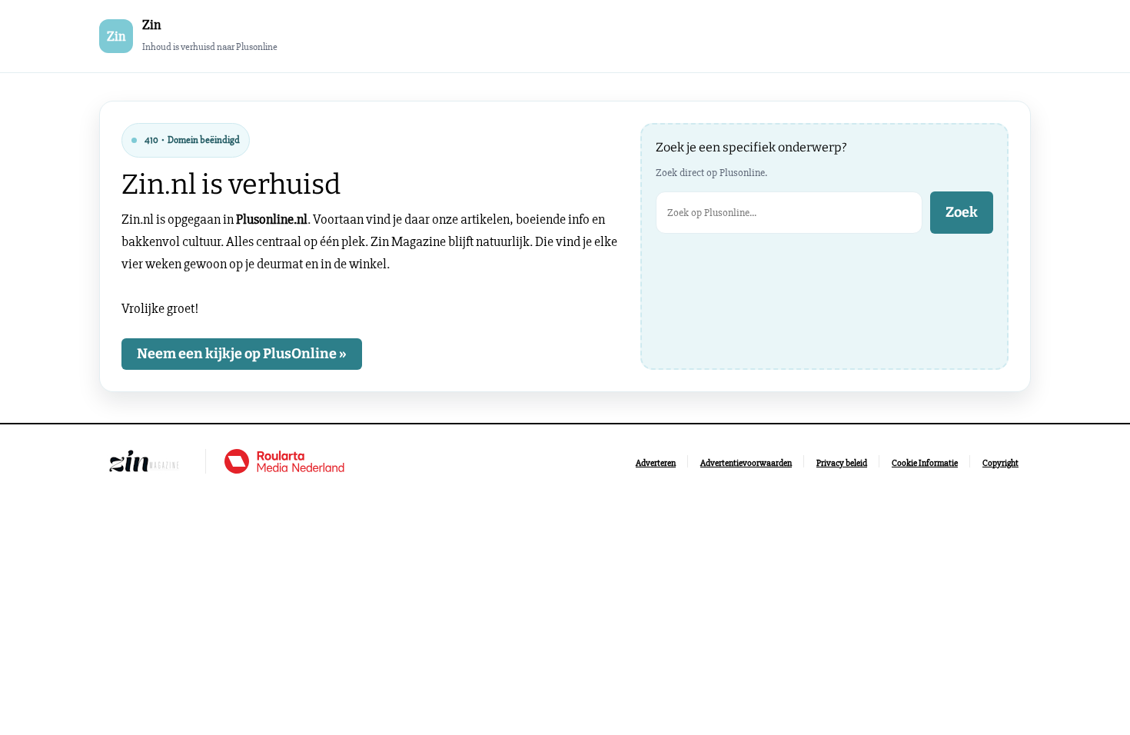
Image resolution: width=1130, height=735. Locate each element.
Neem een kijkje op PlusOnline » (242, 353)
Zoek (962, 212)
